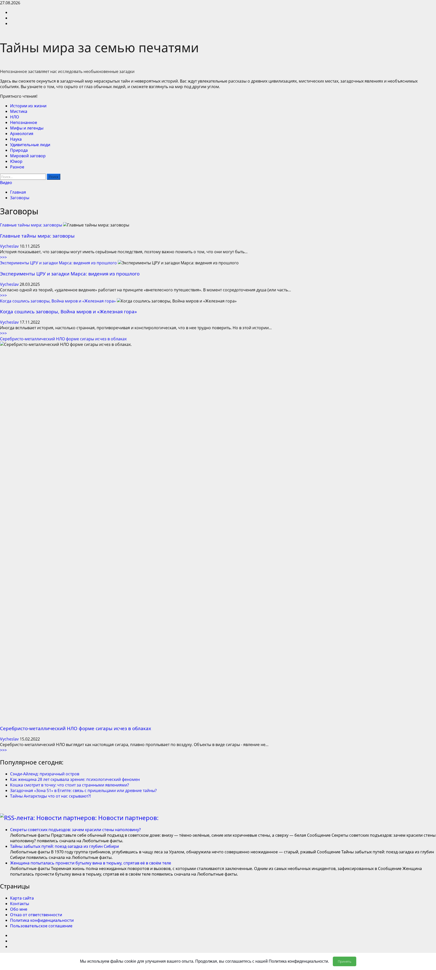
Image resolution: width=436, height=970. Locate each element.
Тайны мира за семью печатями (99, 47)
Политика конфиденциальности (42, 920)
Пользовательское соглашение (41, 926)
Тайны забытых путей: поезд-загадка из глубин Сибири (64, 846)
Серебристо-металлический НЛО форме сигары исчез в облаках (63, 339)
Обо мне (18, 909)
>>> (3, 257)
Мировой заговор (28, 156)
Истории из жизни (28, 106)
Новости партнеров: (128, 817)
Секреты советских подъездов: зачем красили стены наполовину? (75, 829)
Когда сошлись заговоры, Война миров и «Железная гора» (58, 301)
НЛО (14, 117)
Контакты (19, 903)
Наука (16, 139)
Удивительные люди (30, 144)
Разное (17, 167)
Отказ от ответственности (36, 914)
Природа (19, 150)
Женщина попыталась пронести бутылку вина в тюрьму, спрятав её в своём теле (90, 863)
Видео (6, 182)
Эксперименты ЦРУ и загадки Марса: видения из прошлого (58, 263)
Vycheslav (10, 246)
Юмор (16, 161)
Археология (21, 133)
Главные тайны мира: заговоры (31, 225)
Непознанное (23, 122)
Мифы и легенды (26, 128)
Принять (344, 961)
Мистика (18, 111)
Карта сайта (22, 898)
